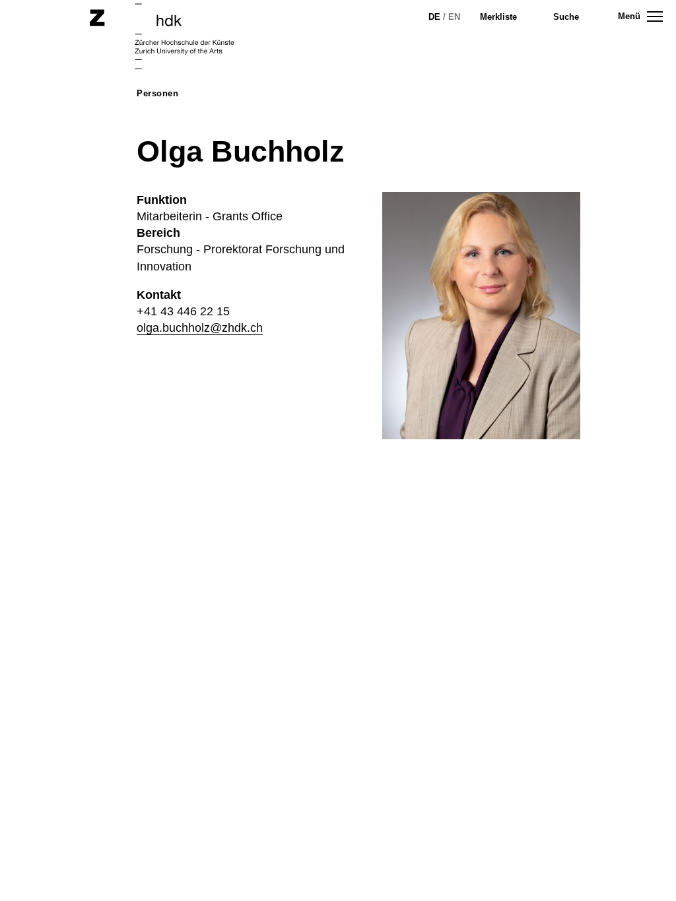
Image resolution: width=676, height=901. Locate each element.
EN (454, 17)
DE (434, 17)
